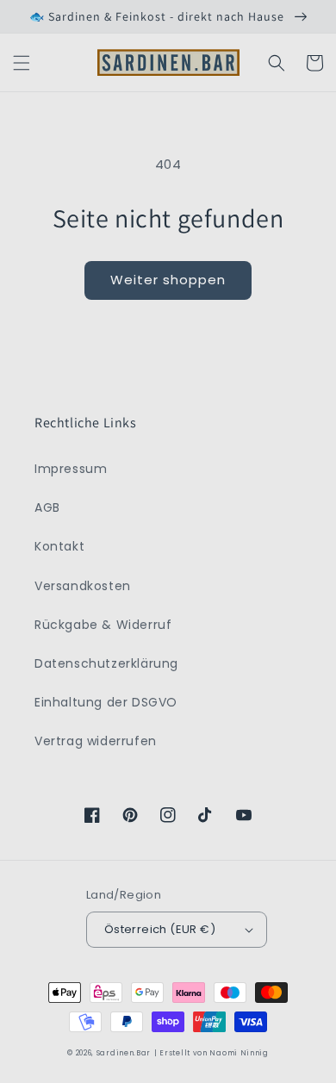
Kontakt (59, 546)
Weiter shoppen (168, 280)
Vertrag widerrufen (95, 741)
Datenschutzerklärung (106, 663)
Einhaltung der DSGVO (105, 702)
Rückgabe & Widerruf (102, 624)
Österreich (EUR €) (159, 929)
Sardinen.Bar (123, 1053)
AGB (47, 507)
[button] (21, 63)
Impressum (70, 468)
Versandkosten (82, 585)
